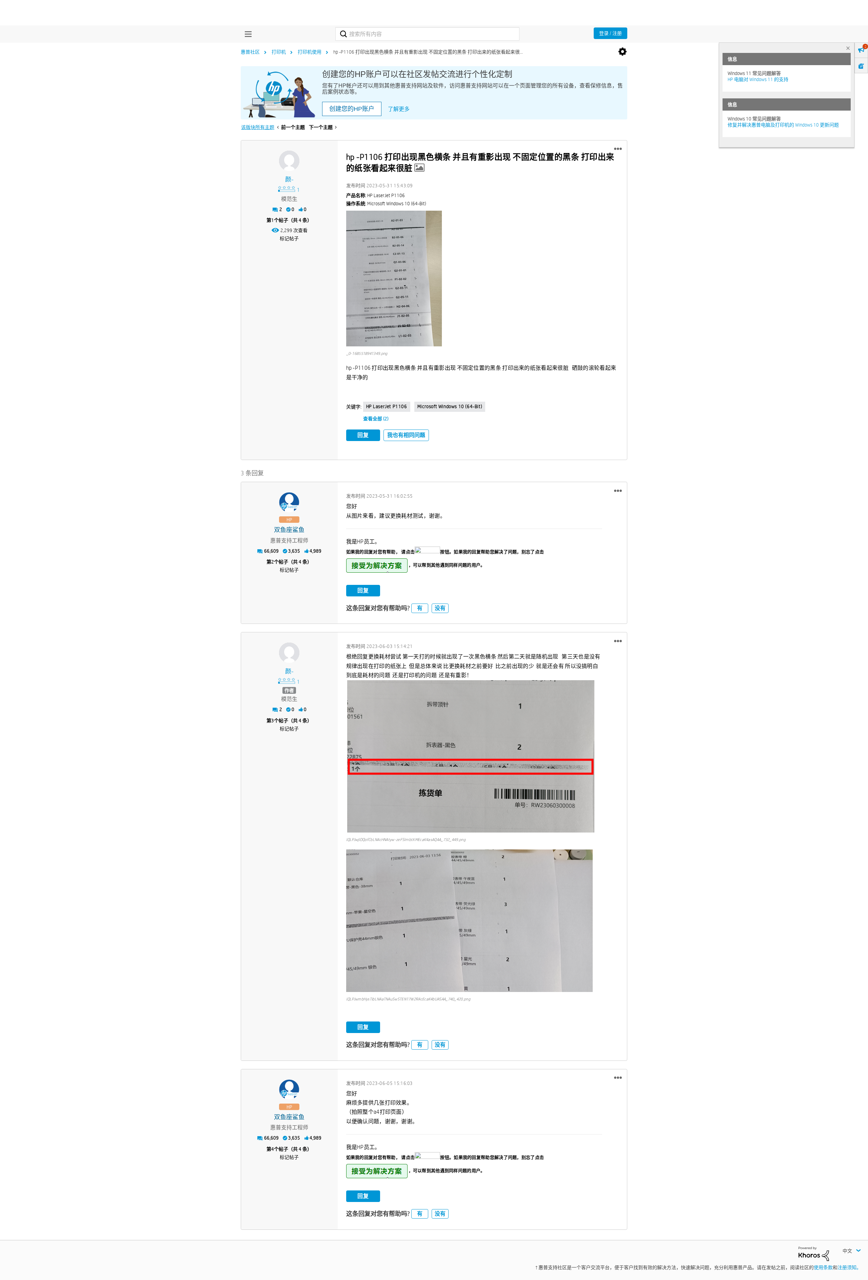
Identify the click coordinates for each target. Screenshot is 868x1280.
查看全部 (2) (376, 419)
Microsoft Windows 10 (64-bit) (449, 406)
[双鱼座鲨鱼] (289, 502)
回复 (363, 435)
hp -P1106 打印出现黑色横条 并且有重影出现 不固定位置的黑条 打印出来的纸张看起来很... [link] (428, 52)
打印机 (279, 52)
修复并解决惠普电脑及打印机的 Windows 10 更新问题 (783, 125)
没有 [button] (440, 608)
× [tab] (848, 48)
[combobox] (427, 34)
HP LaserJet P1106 (386, 406)
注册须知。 (849, 1267)
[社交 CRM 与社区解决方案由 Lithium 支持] (813, 1253)
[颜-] (289, 161)
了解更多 (399, 109)
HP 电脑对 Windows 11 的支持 (758, 79)
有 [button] (419, 608)
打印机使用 (309, 52)
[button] (618, 149)
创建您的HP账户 (351, 109)
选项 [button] (622, 52)
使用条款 (823, 1267)
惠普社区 (250, 52)
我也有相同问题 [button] (406, 435)
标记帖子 (289, 238)
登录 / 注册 (610, 33)
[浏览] (246, 33)
